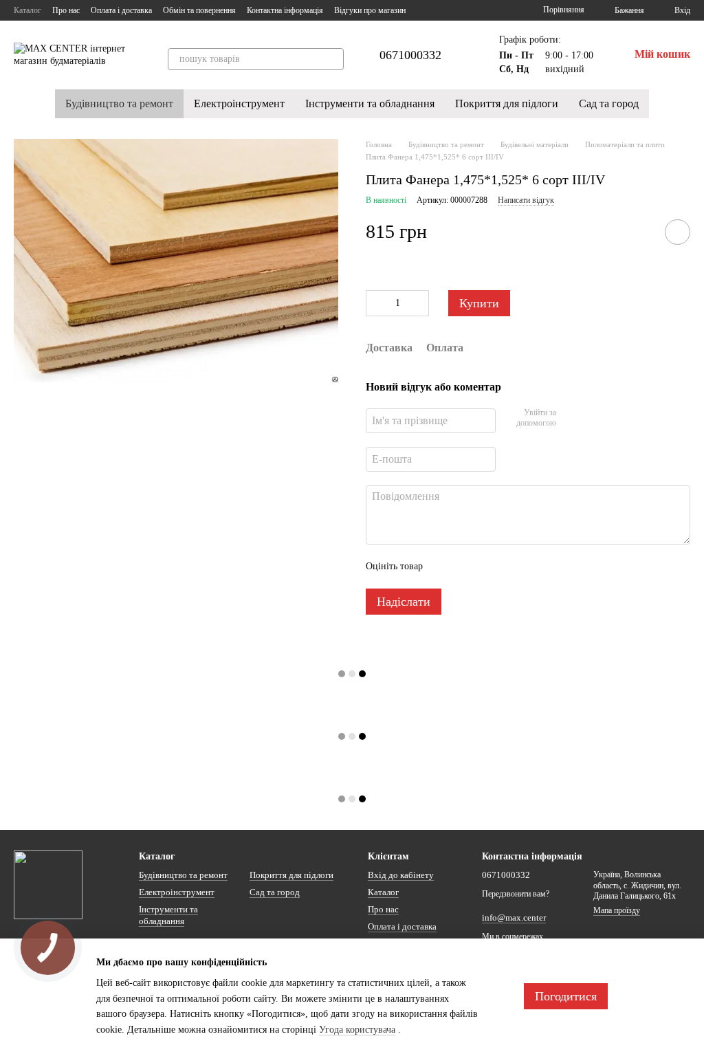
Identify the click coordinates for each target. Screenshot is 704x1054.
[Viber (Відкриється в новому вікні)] (490, 10)
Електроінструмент (239, 103)
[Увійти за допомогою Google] (593, 418)
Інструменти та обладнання (369, 103)
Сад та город (609, 103)
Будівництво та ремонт (119, 103)
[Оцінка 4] (511, 566)
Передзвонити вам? (515, 894)
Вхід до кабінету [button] (401, 875)
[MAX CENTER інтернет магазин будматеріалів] (48, 884)
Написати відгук (526, 200)
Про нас (66, 10)
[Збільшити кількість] (418, 303)
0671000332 (410, 55)
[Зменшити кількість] (376, 303)
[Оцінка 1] (445, 566)
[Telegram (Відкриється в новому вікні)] (474, 10)
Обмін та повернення (199, 10)
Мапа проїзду (616, 910)
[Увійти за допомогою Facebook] (571, 418)
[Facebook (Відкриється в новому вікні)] (457, 10)
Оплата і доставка (121, 10)
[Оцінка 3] (489, 566)
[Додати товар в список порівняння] (638, 231)
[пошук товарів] (333, 59)
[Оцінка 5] (533, 566)
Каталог (27, 10)
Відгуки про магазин (370, 10)
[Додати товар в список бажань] (677, 232)
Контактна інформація (285, 10)
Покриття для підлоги (506, 103)
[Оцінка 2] (467, 566)
